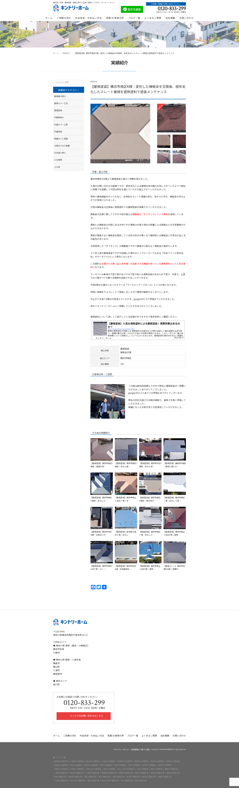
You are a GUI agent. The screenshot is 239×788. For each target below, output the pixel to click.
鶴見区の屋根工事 (126, 773)
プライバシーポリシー (121, 749)
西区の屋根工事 (141, 780)
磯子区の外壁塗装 (165, 765)
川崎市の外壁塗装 (77, 761)
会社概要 (170, 17)
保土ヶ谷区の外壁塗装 (126, 769)
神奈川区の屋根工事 (77, 780)
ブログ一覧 (134, 17)
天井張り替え (60, 152)
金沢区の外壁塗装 (149, 765)
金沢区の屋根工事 (133, 777)
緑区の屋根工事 (60, 777)
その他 (57, 167)
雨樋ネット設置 (61, 138)
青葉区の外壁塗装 (61, 765)
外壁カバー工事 (61, 124)
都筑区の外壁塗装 (173, 761)
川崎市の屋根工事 (61, 773)
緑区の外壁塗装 (76, 765)
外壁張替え (59, 117)
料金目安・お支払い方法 (88, 17)
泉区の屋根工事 (104, 777)
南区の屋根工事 (93, 780)
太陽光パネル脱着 (62, 145)
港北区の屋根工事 (141, 773)
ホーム (49, 17)
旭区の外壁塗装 (106, 765)
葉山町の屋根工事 (77, 773)
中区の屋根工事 (127, 780)
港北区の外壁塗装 (157, 761)
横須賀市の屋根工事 (109, 773)
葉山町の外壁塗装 (92, 761)
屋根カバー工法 (61, 103)
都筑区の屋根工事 (157, 773)
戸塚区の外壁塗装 (77, 769)
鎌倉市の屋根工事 (171, 769)
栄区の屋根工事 (118, 777)
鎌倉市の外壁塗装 (61, 761)
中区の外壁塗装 (142, 769)
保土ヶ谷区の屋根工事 (110, 780)
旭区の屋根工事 (90, 777)
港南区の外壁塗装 (61, 769)
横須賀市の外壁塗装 (125, 761)
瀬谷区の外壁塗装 (91, 765)
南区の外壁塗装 (109, 769)
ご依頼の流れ (64, 17)
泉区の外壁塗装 (120, 765)
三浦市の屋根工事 (92, 773)
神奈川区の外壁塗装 (93, 769)
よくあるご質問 (152, 17)
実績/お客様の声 (115, 17)
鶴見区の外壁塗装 (141, 761)
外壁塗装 (58, 131)
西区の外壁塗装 (156, 769)
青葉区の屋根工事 (173, 773)
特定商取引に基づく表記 (140, 749)
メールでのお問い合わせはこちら (86, 715)
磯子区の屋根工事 (149, 777)
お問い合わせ (186, 17)
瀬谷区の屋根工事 (75, 777)
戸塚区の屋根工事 (61, 780)
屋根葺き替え (60, 96)
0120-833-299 (172, 8)
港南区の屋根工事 (165, 777)
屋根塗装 (93, 81)
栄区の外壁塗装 (134, 765)
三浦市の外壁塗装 (108, 761)
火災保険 (58, 159)
